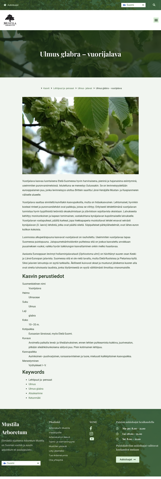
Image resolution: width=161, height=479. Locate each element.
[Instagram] (101, 434)
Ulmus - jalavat (85, 88)
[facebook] (101, 428)
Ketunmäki (35, 397)
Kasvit (46, 88)
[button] (133, 5)
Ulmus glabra (36, 388)
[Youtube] (101, 439)
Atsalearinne (35, 393)
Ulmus (32, 384)
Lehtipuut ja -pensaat (63, 88)
